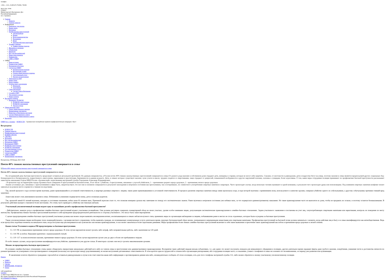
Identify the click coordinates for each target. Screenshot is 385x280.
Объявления (13, 50)
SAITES (3, 273)
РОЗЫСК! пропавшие (20, 104)
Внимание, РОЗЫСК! (16, 100)
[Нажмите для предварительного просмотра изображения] (26, 168)
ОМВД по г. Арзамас (8, 122)
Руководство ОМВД (16, 64)
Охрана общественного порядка (24, 73)
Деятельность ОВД (15, 78)
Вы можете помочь (11, 98)
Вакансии (12, 51)
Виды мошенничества (20, 37)
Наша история (14, 62)
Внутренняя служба (19, 71)
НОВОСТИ (21, 122)
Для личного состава (16, 95)
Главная (7, 19)
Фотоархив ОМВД (11, 142)
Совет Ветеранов (15, 89)
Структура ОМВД (15, 68)
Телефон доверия (15, 44)
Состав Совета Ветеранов (21, 91)
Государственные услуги (13, 149)
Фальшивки (17, 39)
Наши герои (13, 80)
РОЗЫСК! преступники (21, 102)
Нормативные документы (17, 111)
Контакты (8, 118)
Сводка (7, 264)
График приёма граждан (21, 46)
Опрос (7, 267)
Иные (15, 41)
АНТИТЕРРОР (18, 33)
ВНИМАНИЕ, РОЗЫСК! (13, 266)
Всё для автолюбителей (17, 53)
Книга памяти (13, 82)
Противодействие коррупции (23, 42)
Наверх (3, 257)
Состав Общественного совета (19, 115)
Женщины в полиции (16, 48)
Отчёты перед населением (18, 84)
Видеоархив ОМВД (11, 144)
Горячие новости (14, 23)
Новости (12, 21)
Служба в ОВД (14, 93)
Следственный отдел (20, 75)
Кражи (15, 35)
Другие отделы (18, 106)
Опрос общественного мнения (19, 109)
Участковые (17, 87)
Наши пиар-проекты (16, 55)
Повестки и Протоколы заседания (20, 113)
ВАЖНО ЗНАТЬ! (11, 135)
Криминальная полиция (21, 69)
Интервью (12, 30)
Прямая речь (13, 57)
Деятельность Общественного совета (21, 116)
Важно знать (13, 28)
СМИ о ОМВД (14, 59)
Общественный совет (12, 107)
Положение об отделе (16, 66)
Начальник (16, 86)
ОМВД (7, 260)
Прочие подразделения (21, 77)
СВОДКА (8, 136)
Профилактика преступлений (19, 32)
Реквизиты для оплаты (16, 26)
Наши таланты (14, 97)
